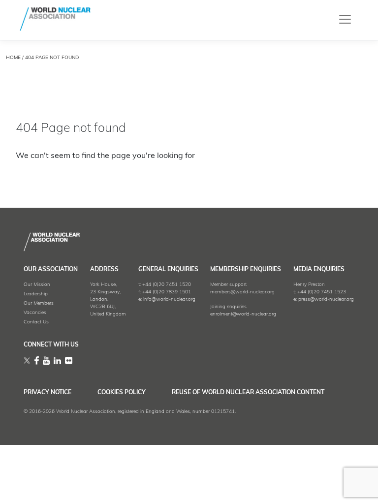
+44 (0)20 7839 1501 (166, 292)
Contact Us (36, 322)
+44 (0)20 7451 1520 (166, 284)
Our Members (39, 303)
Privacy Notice (47, 393)
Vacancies (35, 312)
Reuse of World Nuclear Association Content (248, 393)
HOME (13, 58)
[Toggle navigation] (345, 19)
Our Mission (37, 284)
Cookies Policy (121, 393)
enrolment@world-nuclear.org (243, 314)
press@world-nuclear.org (326, 299)
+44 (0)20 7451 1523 (321, 292)
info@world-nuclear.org (169, 299)
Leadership (36, 294)
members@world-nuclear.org (242, 292)
